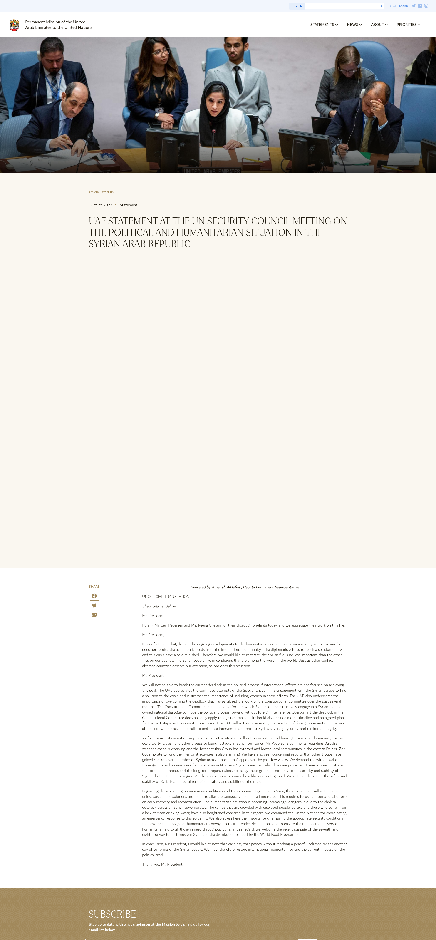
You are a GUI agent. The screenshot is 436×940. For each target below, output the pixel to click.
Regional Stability (101, 193)
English (403, 6)
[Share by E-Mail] (94, 616)
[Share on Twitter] (94, 606)
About (377, 24)
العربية (393, 6)
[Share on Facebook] (94, 597)
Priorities (407, 24)
